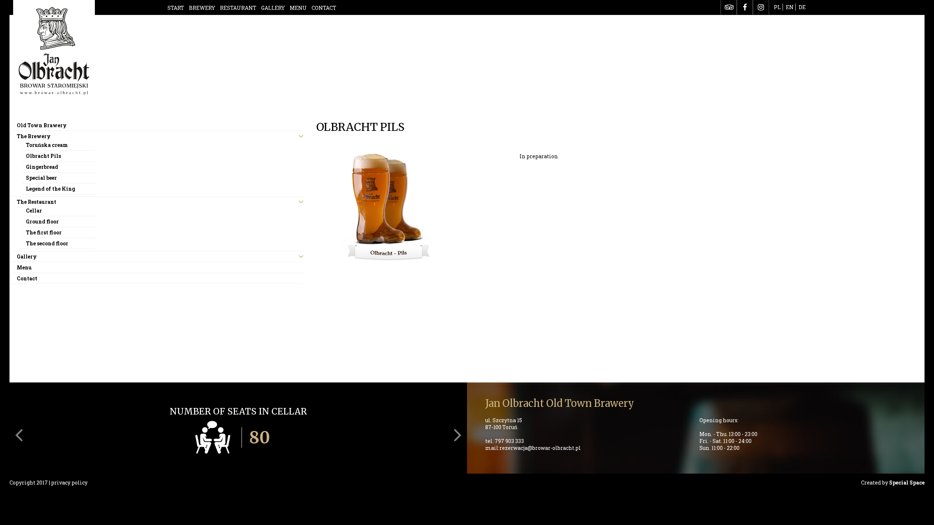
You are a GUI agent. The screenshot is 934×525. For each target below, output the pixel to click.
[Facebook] (745, 7)
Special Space (907, 482)
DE (802, 7)
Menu (298, 7)
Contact (324, 7)
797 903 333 (509, 441)
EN (790, 7)
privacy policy (69, 482)
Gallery (273, 7)
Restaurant (238, 7)
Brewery (202, 7)
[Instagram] (761, 7)
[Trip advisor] (729, 7)
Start (175, 7)
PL (777, 7)
